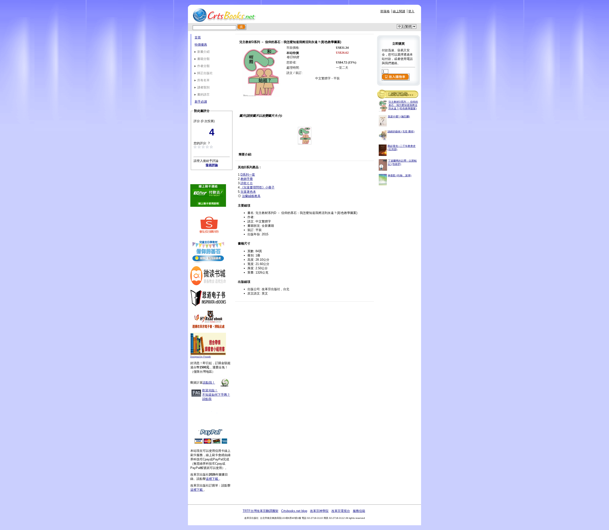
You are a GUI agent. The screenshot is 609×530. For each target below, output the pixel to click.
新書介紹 (203, 51)
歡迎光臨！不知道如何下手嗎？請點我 (216, 395)
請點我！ (209, 382)
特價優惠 (201, 44)
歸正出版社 (204, 73)
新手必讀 (201, 101)
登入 (411, 11)
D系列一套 (248, 174)
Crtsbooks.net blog (294, 511)
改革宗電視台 (340, 511)
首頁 (198, 37)
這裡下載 (212, 479)
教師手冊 (247, 179)
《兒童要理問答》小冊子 (258, 187)
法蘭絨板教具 (251, 196)
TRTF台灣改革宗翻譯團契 (260, 511)
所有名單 (203, 80)
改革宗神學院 (319, 511)
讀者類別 (203, 87)
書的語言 (203, 94)
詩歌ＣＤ (247, 183)
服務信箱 (359, 511)
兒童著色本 (248, 191)
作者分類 (203, 66)
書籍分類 (203, 59)
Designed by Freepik (200, 357)
